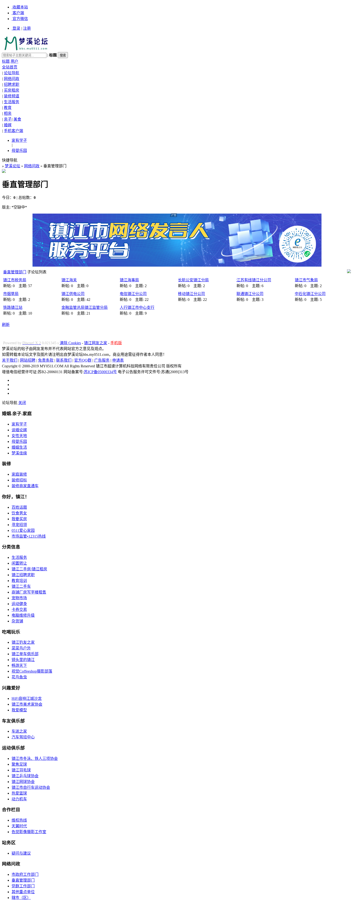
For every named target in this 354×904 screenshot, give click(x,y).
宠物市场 (19, 598)
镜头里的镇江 (23, 660)
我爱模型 (19, 710)
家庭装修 (19, 474)
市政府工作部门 (25, 874)
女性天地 (19, 436)
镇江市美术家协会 (27, 704)
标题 (6, 61)
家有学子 (19, 140)
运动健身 (19, 604)
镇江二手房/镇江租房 (29, 569)
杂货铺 (17, 621)
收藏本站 (20, 7)
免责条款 (45, 360)
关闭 (22, 403)
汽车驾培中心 (23, 737)
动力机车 (19, 799)
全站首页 (9, 67)
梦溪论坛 (12, 166)
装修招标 (19, 480)
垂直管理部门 (14, 272)
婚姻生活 (19, 447)
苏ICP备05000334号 (100, 372)
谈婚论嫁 (19, 430)
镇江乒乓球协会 (25, 776)
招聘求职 (11, 84)
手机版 (116, 343)
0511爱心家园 (23, 530)
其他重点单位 (23, 892)
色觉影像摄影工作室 (29, 832)
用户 (14, 61)
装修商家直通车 (25, 486)
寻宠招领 (19, 525)
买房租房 (11, 90)
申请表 (118, 360)
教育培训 (19, 581)
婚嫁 (8, 125)
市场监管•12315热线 (29, 536)
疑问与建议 (21, 853)
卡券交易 (19, 609)
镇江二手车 (21, 586)
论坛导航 (11, 73)
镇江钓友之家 (23, 642)
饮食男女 (19, 513)
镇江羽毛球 (21, 770)
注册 (27, 28)
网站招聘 (27, 360)
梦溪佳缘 (19, 453)
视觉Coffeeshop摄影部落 (32, 671)
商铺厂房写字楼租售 (29, 592)
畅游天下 (19, 665)
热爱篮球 (19, 793)
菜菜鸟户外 (21, 648)
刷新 (6, 325)
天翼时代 (19, 826)
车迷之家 (19, 731)
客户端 (18, 13)
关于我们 (9, 360)
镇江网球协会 (23, 782)
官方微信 (20, 19)
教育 (8, 108)
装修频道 (11, 96)
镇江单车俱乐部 (25, 654)
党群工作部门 (23, 886)
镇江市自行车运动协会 (31, 787)
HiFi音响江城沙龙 (27, 698)
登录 (16, 28)
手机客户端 (13, 131)
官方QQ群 (83, 360)
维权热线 (19, 820)
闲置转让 (19, 563)
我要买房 (19, 519)
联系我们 (64, 360)
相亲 (8, 113)
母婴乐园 (19, 150)
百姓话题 (19, 507)
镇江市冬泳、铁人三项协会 (35, 758)
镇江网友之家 (95, 343)
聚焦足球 (19, 764)
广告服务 (102, 360)
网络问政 (11, 79)
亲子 (8, 119)
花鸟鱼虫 (19, 677)
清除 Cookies (70, 343)
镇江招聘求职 (23, 575)
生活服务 (11, 102)
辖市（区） (21, 898)
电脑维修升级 (23, 615)
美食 (17, 119)
